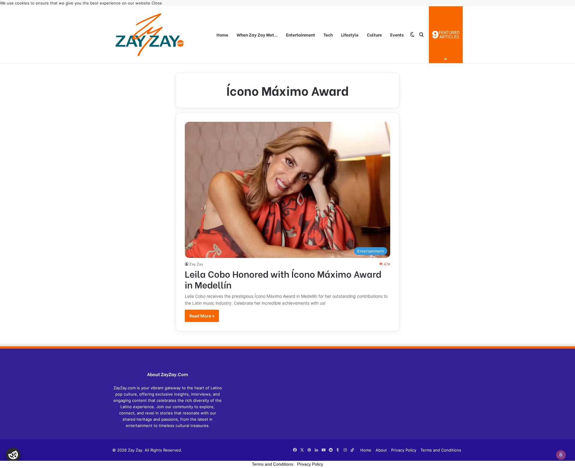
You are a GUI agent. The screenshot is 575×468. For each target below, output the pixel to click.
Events (397, 34)
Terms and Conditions (440, 450)
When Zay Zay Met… (257, 34)
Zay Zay (196, 264)
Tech (328, 34)
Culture (374, 34)
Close (157, 3)
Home (222, 34)
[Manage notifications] (561, 455)
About (381, 450)
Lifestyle (349, 34)
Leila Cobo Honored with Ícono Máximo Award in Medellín (283, 279)
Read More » (201, 315)
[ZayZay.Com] (149, 34)
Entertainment (300, 34)
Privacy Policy (403, 450)
